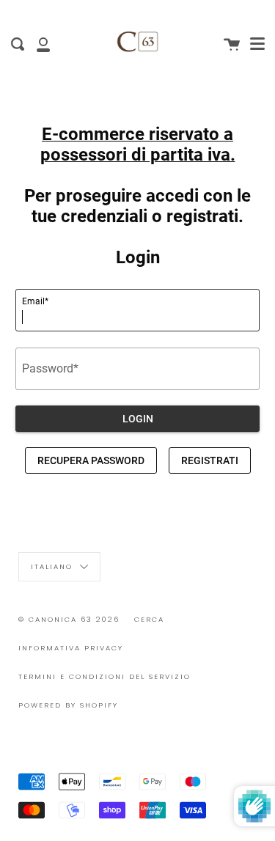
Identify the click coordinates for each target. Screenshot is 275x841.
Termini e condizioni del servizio (104, 676)
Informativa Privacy (70, 648)
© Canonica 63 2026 (69, 619)
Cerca (149, 619)
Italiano (53, 566)
